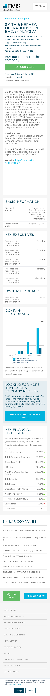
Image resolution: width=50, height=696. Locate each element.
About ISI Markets (14, 616)
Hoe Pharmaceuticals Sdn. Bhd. (20, 545)
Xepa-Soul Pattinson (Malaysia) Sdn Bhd (24, 531)
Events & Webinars (14, 635)
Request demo (12, 629)
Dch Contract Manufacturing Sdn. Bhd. (24, 583)
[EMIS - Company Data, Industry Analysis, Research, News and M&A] (11, 7)
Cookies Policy (15, 684)
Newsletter (10, 641)
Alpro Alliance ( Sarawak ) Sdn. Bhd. (23, 577)
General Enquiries (14, 623)
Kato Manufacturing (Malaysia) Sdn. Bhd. (25, 539)
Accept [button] (19, 690)
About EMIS (10, 610)
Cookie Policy (11, 672)
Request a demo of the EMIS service (25, 416)
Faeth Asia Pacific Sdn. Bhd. (18, 561)
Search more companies (18, 19)
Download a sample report (17, 81)
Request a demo (36, 596)
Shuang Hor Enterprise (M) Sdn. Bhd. (23, 551)
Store (7, 653)
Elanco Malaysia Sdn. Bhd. (17, 556)
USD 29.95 (26, 67)
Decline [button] (30, 690)
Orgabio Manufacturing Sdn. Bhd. (21, 572)
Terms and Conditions (16, 659)
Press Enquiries (12, 647)
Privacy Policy (12, 666)
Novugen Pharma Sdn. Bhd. (17, 567)
